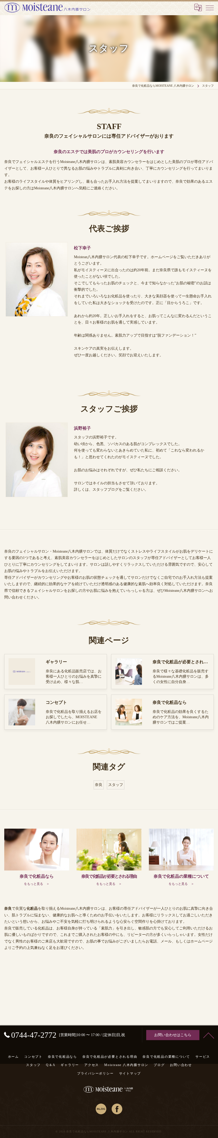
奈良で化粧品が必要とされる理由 (109, 1057)
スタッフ (115, 785)
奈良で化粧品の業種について (166, 1057)
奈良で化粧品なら (62, 1057)
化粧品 (43, 928)
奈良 (98, 785)
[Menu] (210, 7)
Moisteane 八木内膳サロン (126, 1065)
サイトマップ (130, 1073)
